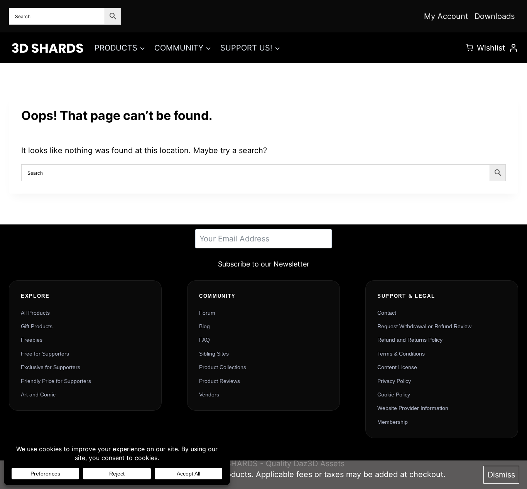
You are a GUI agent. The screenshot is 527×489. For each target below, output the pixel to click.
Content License (397, 367)
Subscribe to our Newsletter (263, 264)
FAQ (204, 340)
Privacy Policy (394, 381)
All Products (35, 313)
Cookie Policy (393, 394)
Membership (392, 422)
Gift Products (36, 326)
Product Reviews (219, 381)
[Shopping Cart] (469, 47)
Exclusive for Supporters (50, 367)
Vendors (209, 394)
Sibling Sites (214, 354)
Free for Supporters (45, 354)
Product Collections (222, 367)
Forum (207, 313)
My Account (446, 16)
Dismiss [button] (501, 474)
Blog (204, 326)
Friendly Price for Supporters (56, 381)
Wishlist (491, 47)
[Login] (513, 48)
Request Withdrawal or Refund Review (424, 326)
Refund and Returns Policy (410, 340)
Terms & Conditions (401, 354)
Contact (386, 313)
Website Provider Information (412, 408)
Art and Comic (38, 394)
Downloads (495, 16)
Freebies (31, 340)
